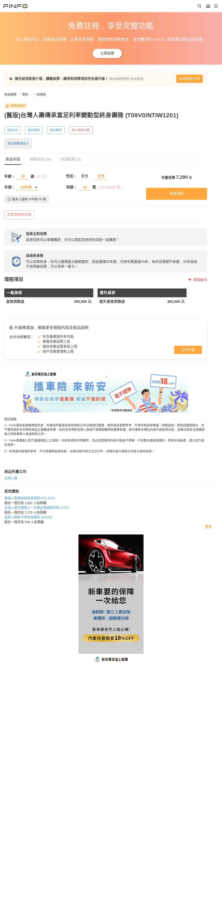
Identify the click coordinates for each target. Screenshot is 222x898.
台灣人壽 (10, 478)
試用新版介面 (189, 78)
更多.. (209, 527)
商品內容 (12, 159)
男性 (84, 176)
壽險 (25, 94)
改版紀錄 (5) (71, 159)
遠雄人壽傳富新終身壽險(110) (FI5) (29, 498)
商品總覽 (10, 94)
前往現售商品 (17, 143)
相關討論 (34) (40, 159)
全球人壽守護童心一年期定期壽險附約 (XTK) (36, 508)
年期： (9, 187)
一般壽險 (40, 94)
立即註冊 (107, 53)
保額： (71, 187)
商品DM (12, 130)
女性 (101, 176)
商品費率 (56, 130)
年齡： (9, 176)
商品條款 (34, 130)
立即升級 (188, 350)
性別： (71, 176)
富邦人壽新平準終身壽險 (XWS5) (28, 517)
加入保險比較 (81, 130)
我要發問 (177, 193)
